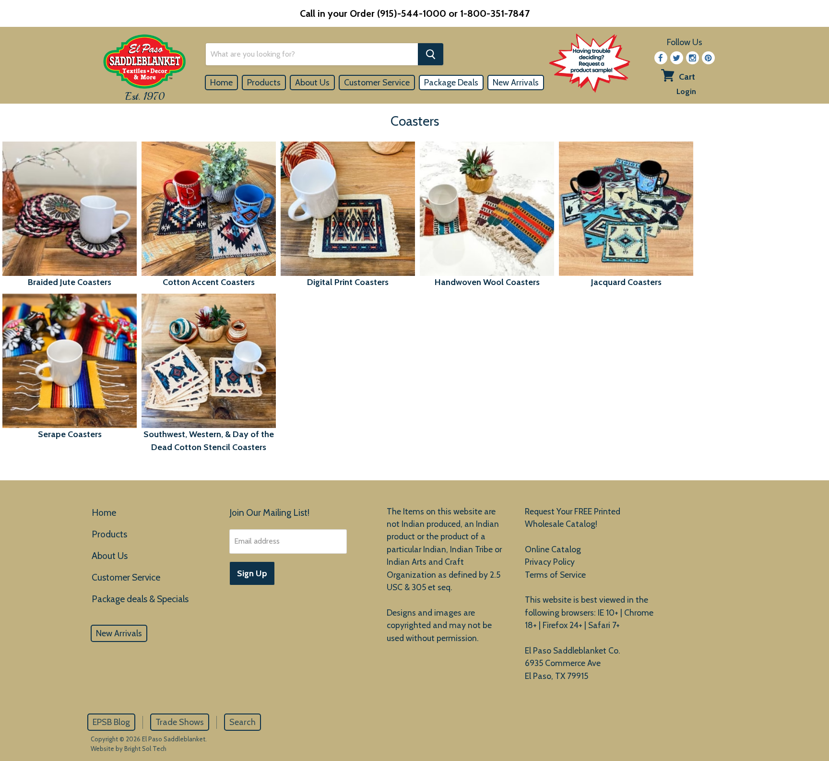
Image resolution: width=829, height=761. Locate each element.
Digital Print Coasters (348, 282)
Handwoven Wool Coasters (487, 282)
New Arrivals (516, 82)
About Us (312, 82)
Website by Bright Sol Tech (128, 748)
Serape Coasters (70, 434)
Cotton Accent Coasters (209, 282)
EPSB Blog (111, 722)
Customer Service (377, 82)
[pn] (708, 57)
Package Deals (451, 82)
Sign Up (252, 573)
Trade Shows (179, 722)
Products (264, 82)
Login (686, 91)
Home (221, 82)
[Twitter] (676, 57)
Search (242, 722)
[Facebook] (660, 57)
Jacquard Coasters (626, 282)
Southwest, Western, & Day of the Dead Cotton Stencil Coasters (208, 440)
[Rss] (692, 57)
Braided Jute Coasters (69, 282)
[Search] (430, 54)
